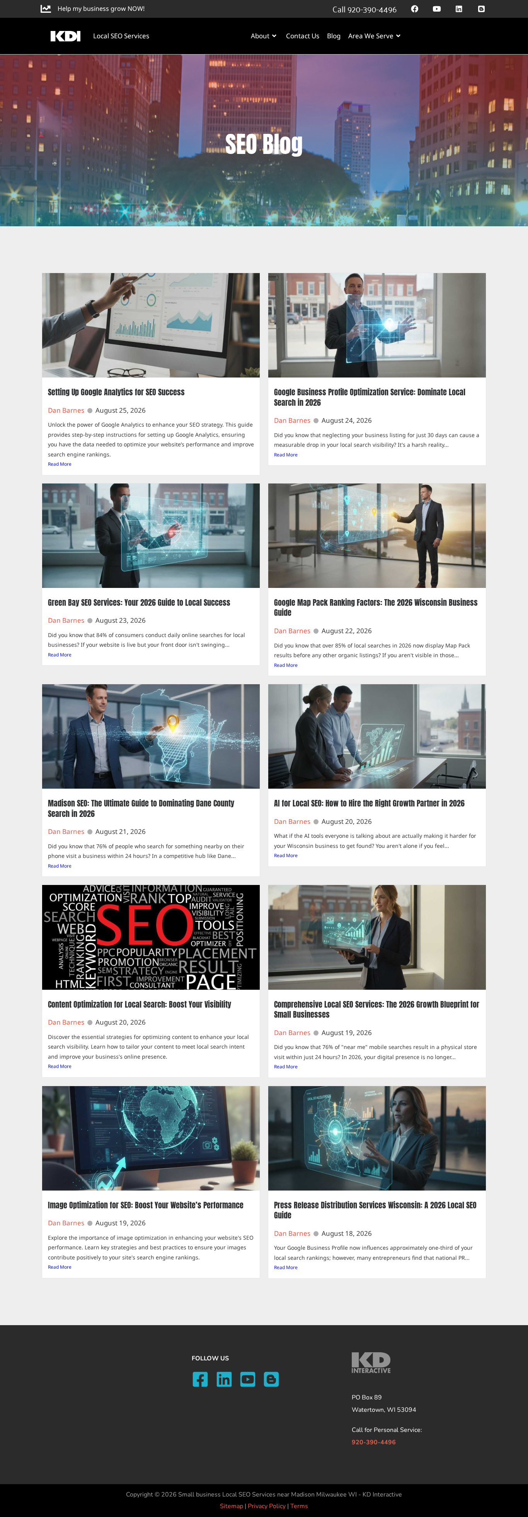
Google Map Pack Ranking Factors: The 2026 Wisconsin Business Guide (376, 607)
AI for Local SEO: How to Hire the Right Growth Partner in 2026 (369, 803)
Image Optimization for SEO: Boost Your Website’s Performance (146, 1205)
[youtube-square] (250, 1379)
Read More (60, 464)
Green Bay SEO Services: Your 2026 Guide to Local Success (139, 602)
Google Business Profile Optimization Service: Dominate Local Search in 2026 (369, 397)
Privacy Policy (267, 1506)
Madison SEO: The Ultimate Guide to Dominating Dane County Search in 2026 (141, 808)
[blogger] (274, 1379)
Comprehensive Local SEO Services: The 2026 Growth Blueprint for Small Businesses (376, 1009)
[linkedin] (227, 1379)
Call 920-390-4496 (364, 8)
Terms (299, 1506)
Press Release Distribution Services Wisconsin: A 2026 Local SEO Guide (375, 1210)
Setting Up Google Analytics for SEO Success (116, 392)
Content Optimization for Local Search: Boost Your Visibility (139, 1004)
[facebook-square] (203, 1379)
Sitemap (231, 1506)
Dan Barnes (66, 410)
